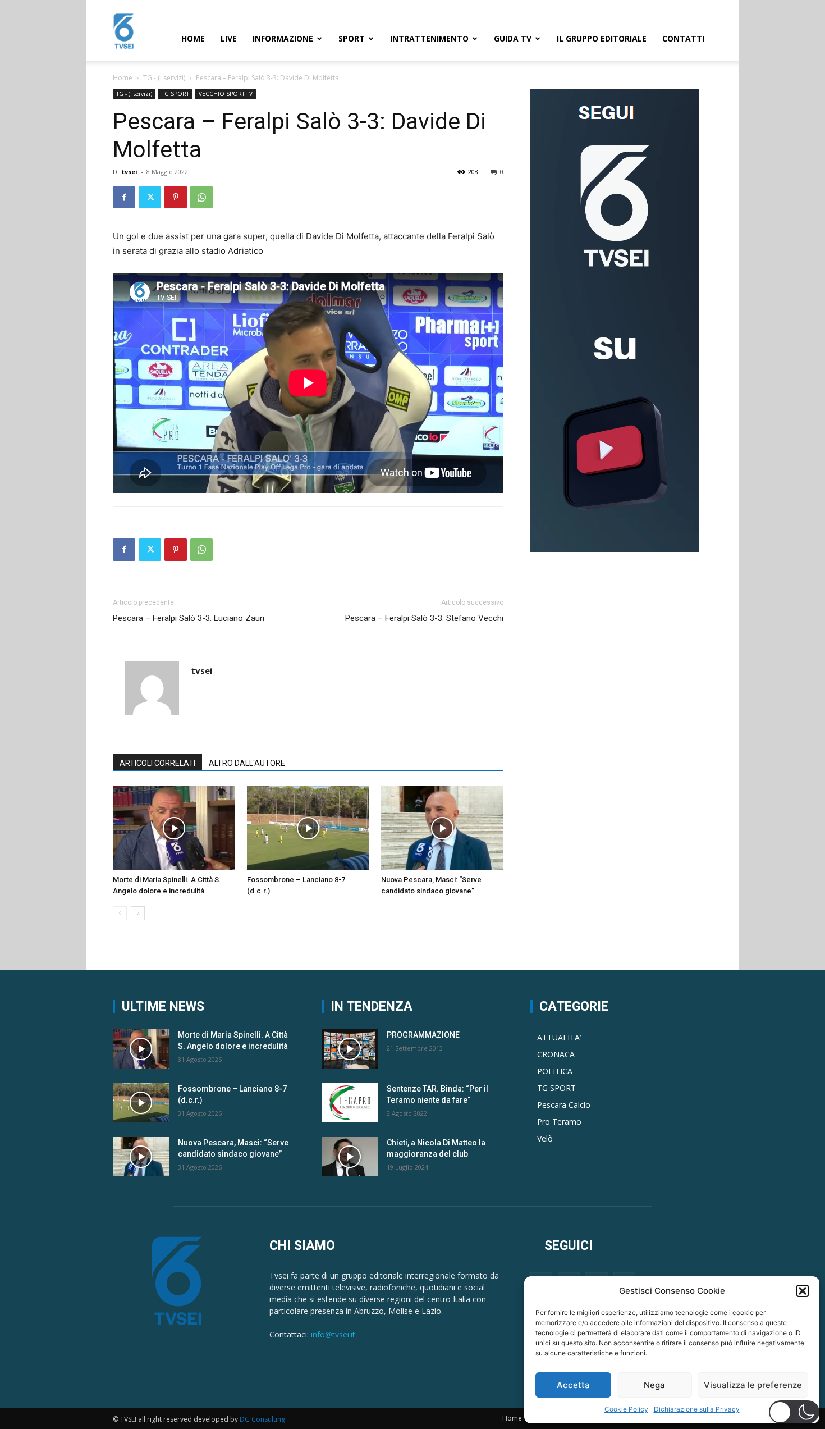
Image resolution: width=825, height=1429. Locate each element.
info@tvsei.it (333, 1334)
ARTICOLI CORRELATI (157, 763)
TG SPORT (175, 94)
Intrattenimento (429, 38)
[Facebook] (124, 197)
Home (193, 38)
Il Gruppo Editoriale (602, 38)
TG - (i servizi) (164, 78)
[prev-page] (120, 913)
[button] (802, 1290)
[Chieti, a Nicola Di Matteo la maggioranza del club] (350, 1156)
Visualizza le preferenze (753, 1385)
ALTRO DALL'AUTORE (247, 763)
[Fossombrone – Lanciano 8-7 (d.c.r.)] (308, 828)
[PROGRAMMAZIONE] (350, 1049)
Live (229, 38)
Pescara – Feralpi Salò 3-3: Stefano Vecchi (424, 618)
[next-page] (138, 913)
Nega (654, 1385)
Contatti (683, 38)
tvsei (130, 171)
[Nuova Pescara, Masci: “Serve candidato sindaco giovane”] (442, 828)
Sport (351, 38)
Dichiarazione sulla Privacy (697, 1409)
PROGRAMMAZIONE (423, 1034)
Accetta (573, 1385)
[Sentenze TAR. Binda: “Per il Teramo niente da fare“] (350, 1102)
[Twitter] (150, 197)
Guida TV (512, 38)
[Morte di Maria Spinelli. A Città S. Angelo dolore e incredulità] (174, 828)
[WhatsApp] (201, 197)
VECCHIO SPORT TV (226, 94)
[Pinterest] (175, 197)
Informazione (283, 38)
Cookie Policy (626, 1409)
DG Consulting (262, 1419)
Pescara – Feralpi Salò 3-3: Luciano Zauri (188, 618)
